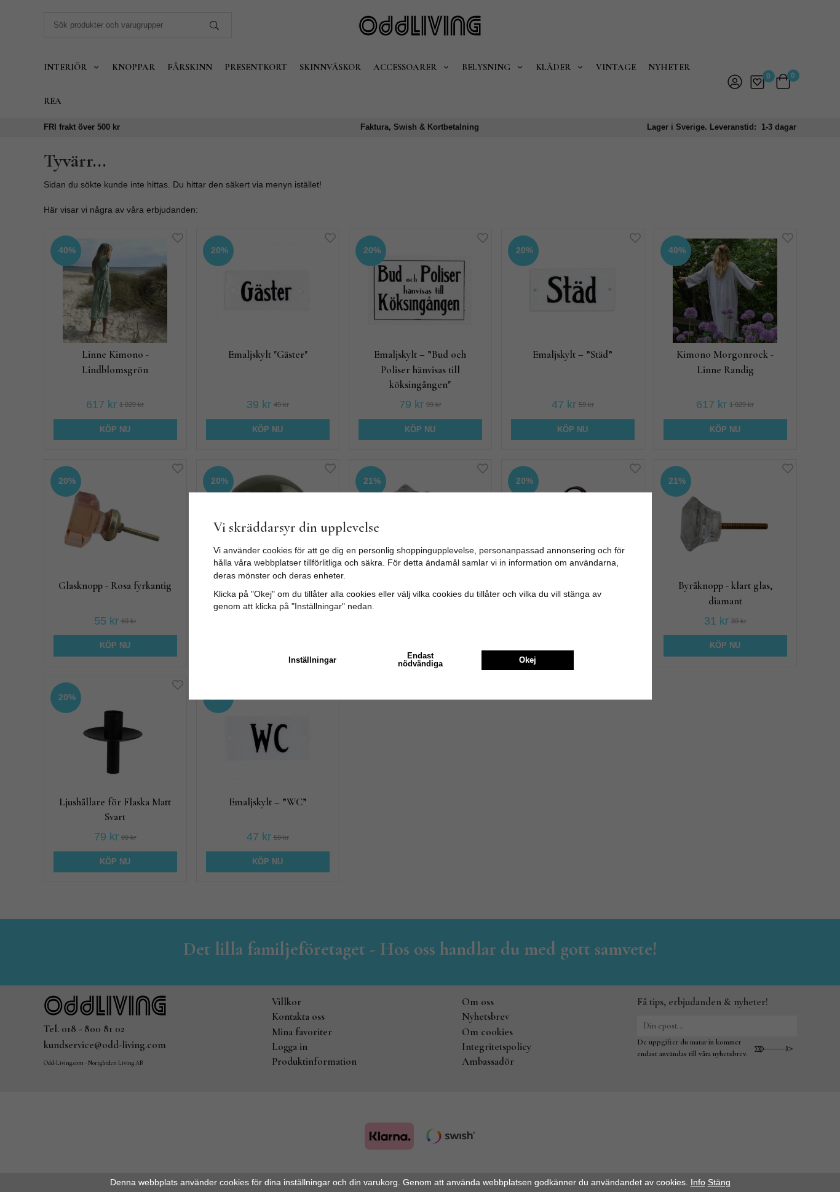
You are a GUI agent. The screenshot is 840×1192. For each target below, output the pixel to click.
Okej (527, 660)
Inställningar (312, 660)
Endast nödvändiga (420, 660)
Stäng (719, 1182)
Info (698, 1182)
